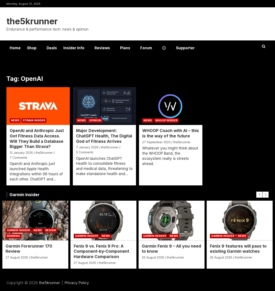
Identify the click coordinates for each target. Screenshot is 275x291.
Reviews (102, 48)
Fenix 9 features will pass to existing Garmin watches (238, 249)
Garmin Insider (24, 194)
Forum (146, 48)
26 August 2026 (153, 257)
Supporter (185, 48)
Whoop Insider (166, 120)
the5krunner (32, 21)
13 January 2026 (21, 152)
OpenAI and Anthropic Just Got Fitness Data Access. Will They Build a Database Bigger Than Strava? (37, 138)
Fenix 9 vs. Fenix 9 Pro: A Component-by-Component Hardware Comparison (101, 251)
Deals (52, 48)
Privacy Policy (77, 283)
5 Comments (84, 152)
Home (15, 48)
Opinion (95, 120)
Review (50, 230)
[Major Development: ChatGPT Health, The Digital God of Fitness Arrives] (104, 106)
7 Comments (18, 157)
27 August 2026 (17, 257)
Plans (125, 48)
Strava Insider (34, 120)
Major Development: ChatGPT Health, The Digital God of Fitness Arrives (104, 136)
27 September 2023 (156, 142)
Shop (32, 48)
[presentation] (259, 195)
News (15, 120)
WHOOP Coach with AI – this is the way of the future (170, 133)
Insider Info (73, 48)
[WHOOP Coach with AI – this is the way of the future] (170, 106)
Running (13, 235)
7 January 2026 (87, 147)
